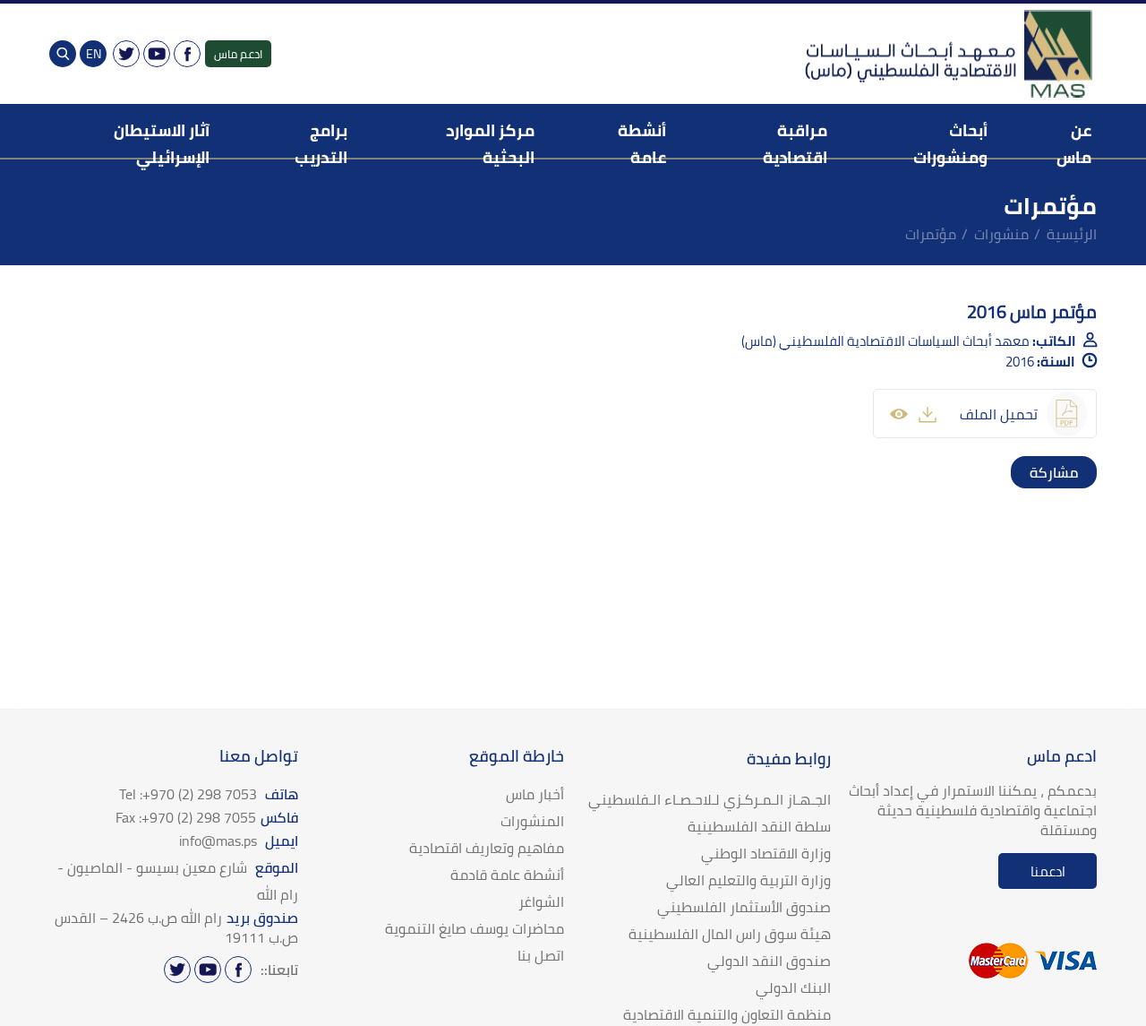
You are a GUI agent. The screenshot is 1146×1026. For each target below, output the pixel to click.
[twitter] (1063, 472)
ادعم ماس (238, 54)
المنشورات (532, 820)
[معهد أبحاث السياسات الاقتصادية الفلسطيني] (947, 53)
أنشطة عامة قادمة (507, 874)
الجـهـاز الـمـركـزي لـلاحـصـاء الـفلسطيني (709, 799)
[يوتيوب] (156, 53)
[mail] (1027, 472)
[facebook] (1081, 472)
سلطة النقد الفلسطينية (759, 826)
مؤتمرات (930, 233)
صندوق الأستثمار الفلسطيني (744, 906)
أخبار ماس (535, 793)
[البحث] (62, 53)
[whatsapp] (1045, 472)
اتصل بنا (540, 955)
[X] (126, 53)
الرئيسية (1072, 233)
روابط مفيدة (789, 758)
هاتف (208, 793)
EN (93, 53)
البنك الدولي (793, 987)
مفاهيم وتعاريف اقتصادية (486, 847)
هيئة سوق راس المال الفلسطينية (730, 933)
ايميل (238, 840)
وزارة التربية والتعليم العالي (748, 879)
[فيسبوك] (187, 53)
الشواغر (541, 901)
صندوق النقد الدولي (769, 960)
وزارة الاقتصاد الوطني (766, 853)
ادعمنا (1048, 871)
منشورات (1001, 233)
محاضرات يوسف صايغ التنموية (474, 928)
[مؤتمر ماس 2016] (927, 414)
